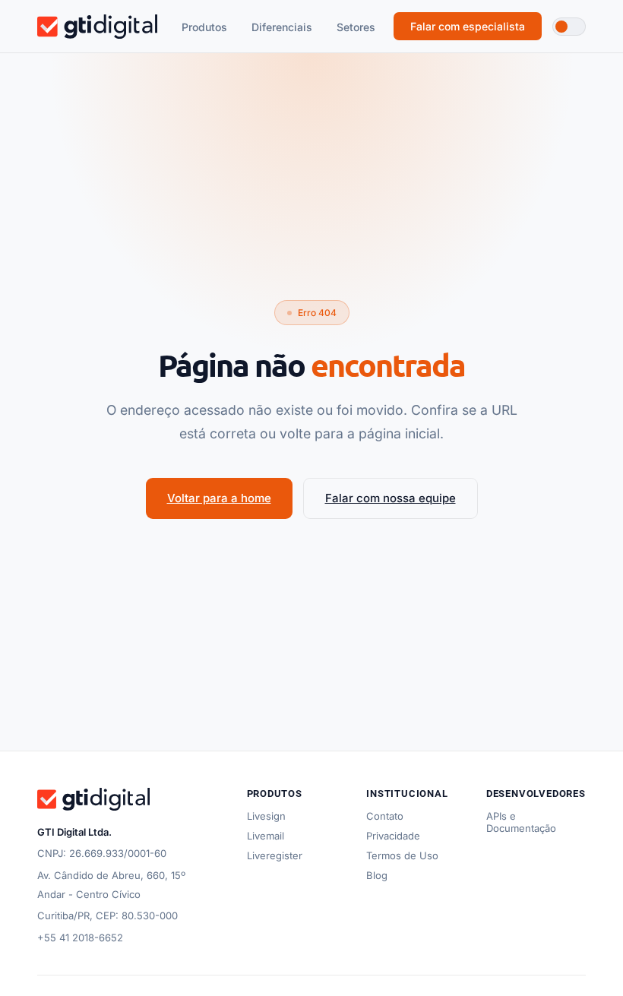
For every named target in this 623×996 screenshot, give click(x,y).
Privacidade (393, 836)
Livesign (266, 816)
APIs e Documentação (521, 822)
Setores (356, 27)
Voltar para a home (219, 498)
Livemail (265, 836)
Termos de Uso (402, 855)
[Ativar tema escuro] (569, 26)
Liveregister (274, 855)
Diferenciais (281, 27)
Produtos (204, 27)
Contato (384, 816)
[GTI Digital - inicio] (97, 26)
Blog (376, 875)
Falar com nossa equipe (390, 498)
